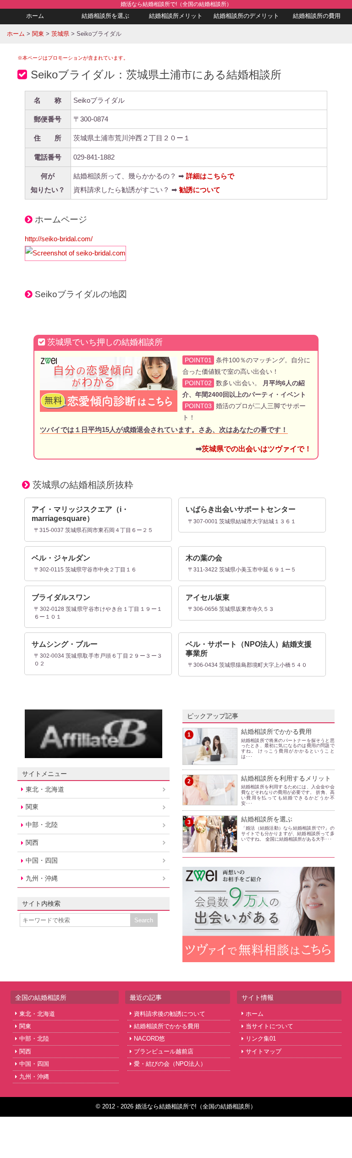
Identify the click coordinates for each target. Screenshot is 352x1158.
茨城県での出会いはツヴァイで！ (257, 448)
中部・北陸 (42, 824)
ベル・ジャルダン (61, 558)
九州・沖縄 (42, 878)
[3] (210, 847)
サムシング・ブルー (65, 644)
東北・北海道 (45, 789)
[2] (210, 799)
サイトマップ (263, 1051)
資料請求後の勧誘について (169, 1013)
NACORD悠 (149, 1038)
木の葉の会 (204, 558)
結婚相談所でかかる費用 (276, 731)
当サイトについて (269, 1026)
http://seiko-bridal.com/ (59, 239)
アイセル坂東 (208, 597)
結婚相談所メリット (176, 15)
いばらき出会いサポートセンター (241, 509)
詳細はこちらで (210, 176)
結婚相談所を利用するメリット (286, 778)
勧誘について (199, 190)
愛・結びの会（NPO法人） (170, 1063)
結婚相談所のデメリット (246, 15)
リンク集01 (261, 1038)
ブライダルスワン (61, 597)
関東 (32, 806)
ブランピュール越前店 (163, 1051)
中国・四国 (42, 860)
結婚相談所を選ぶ (105, 15)
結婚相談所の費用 (317, 15)
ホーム (35, 15)
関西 (32, 842)
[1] (210, 759)
